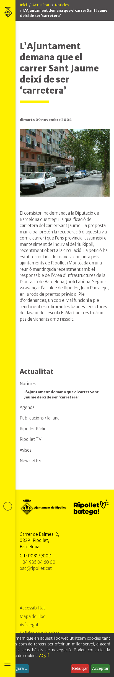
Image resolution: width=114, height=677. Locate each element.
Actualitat (41, 4)
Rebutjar (80, 668)
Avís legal (29, 624)
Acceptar (100, 668)
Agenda (27, 407)
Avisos (26, 450)
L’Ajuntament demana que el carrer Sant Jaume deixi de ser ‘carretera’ (61, 395)
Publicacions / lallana (39, 418)
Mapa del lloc (32, 616)
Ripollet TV (31, 439)
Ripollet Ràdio (33, 428)
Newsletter (31, 460)
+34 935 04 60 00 (37, 562)
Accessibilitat (32, 608)
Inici (23, 4)
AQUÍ (44, 655)
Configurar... (17, 668)
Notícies (62, 4)
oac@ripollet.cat (36, 568)
